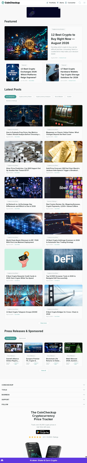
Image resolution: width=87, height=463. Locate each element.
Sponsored (22, 338)
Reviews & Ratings (11, 100)
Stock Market (59, 96)
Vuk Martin (17, 280)
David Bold (31, 80)
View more (43, 323)
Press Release (10, 338)
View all (43, 370)
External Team (16, 364)
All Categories (10, 96)
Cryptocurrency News (25, 96)
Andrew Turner (62, 57)
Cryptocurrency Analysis (43, 96)
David (56, 136)
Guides (69, 96)
